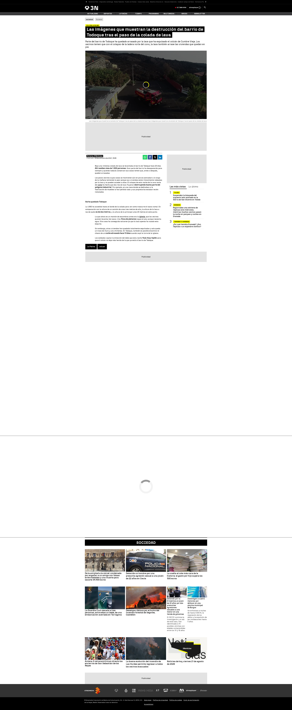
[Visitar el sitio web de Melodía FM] (181, 690)
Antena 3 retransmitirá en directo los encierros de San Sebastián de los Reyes (104, 663)
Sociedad (146, 542)
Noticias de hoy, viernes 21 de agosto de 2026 (185, 662)
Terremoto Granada (181, 221)
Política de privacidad (160, 700)
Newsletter (199, 14)
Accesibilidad (148, 704)
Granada (177, 205)
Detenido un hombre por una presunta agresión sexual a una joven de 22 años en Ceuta (145, 576)
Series (184, 14)
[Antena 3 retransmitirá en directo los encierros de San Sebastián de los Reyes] (105, 648)
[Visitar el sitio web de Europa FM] (173, 690)
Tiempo (138, 14)
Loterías (123, 14)
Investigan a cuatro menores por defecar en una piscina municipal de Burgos (196, 603)
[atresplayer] (195, 7)
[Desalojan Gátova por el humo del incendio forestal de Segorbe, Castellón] (146, 598)
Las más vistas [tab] (178, 186)
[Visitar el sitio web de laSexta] (126, 690)
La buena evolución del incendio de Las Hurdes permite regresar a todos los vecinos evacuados (144, 664)
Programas (154, 14)
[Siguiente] (206, 2)
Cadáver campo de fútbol (186, 2)
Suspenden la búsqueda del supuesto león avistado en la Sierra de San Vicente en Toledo (186, 197)
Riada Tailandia (119, 2)
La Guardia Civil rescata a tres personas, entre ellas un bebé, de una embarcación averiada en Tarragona (103, 612)
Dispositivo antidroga (106, 2)
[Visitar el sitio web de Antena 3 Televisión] (118, 690)
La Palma (91, 246)
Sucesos (99, 19)
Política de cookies (175, 700)
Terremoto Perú (93, 2)
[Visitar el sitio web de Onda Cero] (165, 690)
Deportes (108, 14)
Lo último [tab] (193, 186)
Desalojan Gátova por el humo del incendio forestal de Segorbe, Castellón (142, 612)
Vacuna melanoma (170, 2)
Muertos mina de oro (156, 2)
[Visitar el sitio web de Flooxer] (203, 690)
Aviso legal (147, 700)
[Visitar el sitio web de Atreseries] (157, 690)
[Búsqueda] (205, 7)
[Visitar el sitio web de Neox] (133, 690)
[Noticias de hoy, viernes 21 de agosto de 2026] (187, 648)
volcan (102, 246)
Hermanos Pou (200, 2)
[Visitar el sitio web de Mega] (149, 690)
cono (100, 185)
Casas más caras (143, 2)
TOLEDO (176, 192)
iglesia (142, 217)
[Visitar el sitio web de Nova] (141, 690)
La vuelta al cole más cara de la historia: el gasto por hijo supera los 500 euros (184, 576)
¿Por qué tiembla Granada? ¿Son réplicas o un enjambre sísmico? (187, 225)
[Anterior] (86, 2)
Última (181, 7)
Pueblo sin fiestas (131, 2)
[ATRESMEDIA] (92, 690)
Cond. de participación (191, 700)
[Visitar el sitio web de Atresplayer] (192, 690)
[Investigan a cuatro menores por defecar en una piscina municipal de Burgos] (197, 592)
